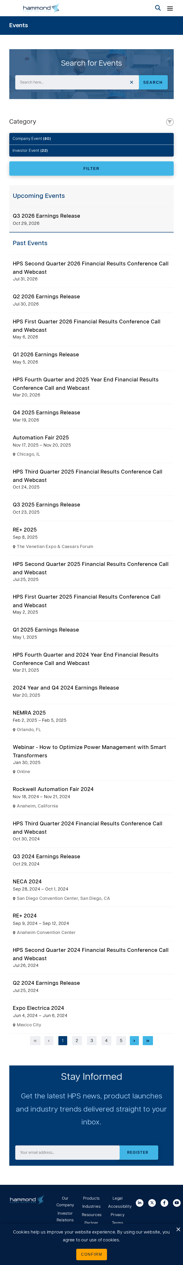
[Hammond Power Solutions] (41, 8)
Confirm (91, 1254)
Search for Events (91, 63)
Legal (118, 1198)
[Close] (178, 1230)
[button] (170, 8)
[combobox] (77, 82)
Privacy (118, 1215)
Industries (91, 1206)
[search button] (158, 8)
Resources (91, 1215)
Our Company (65, 1201)
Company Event (32, 139)
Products (91, 1198)
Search (153, 82)
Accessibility (117, 1206)
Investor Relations (65, 1217)
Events (18, 25)
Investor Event (30, 151)
